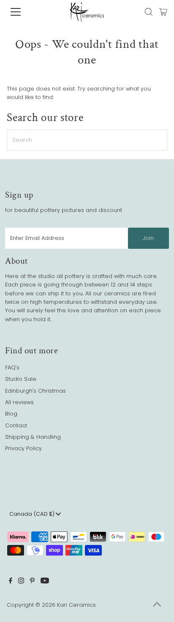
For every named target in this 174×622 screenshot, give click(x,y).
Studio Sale (20, 379)
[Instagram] (21, 582)
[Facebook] (10, 582)
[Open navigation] (24, 11)
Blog (11, 413)
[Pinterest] (32, 582)
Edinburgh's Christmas (35, 390)
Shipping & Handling (33, 436)
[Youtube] (44, 582)
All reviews (19, 402)
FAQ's (12, 367)
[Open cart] (163, 12)
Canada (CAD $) (32, 513)
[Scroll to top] (157, 605)
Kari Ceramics (76, 604)
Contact (16, 425)
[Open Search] (148, 12)
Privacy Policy (23, 448)
